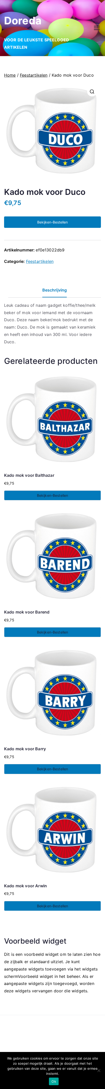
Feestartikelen (33, 75)
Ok (53, 1081)
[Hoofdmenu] (97, 27)
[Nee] (98, 1070)
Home (10, 75)
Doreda (23, 20)
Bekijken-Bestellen (52, 222)
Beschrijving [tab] (54, 290)
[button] (92, 91)
